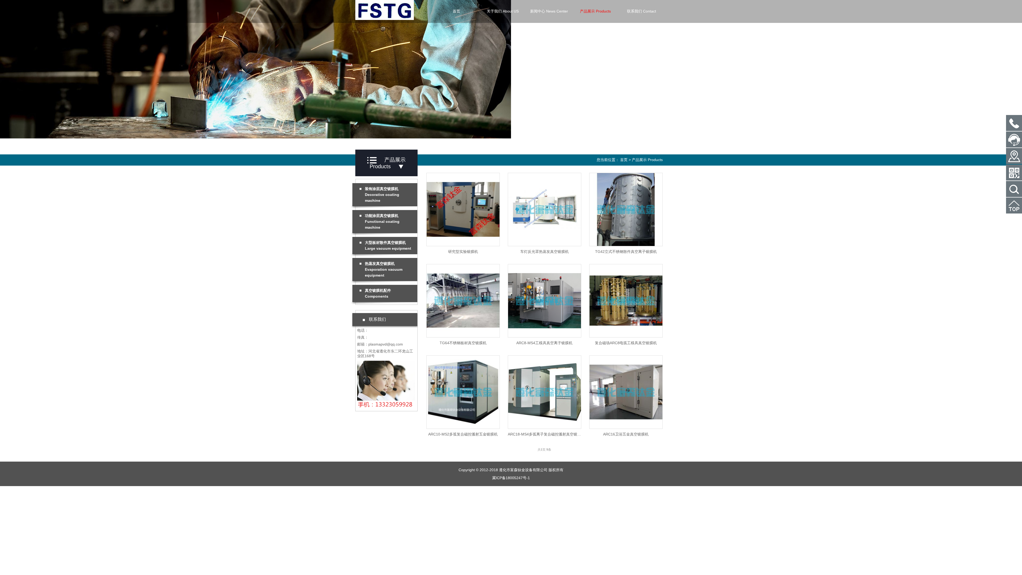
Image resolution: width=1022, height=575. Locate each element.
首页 (456, 11)
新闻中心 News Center (549, 11)
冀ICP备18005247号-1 (511, 478)
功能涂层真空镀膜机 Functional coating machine (382, 221)
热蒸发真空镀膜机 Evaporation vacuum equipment (383, 269)
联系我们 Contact (641, 11)
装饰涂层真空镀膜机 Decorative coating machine (382, 195)
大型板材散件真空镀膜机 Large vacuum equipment (388, 245)
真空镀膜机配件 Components (378, 293)
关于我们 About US (503, 11)
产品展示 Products (595, 11)
